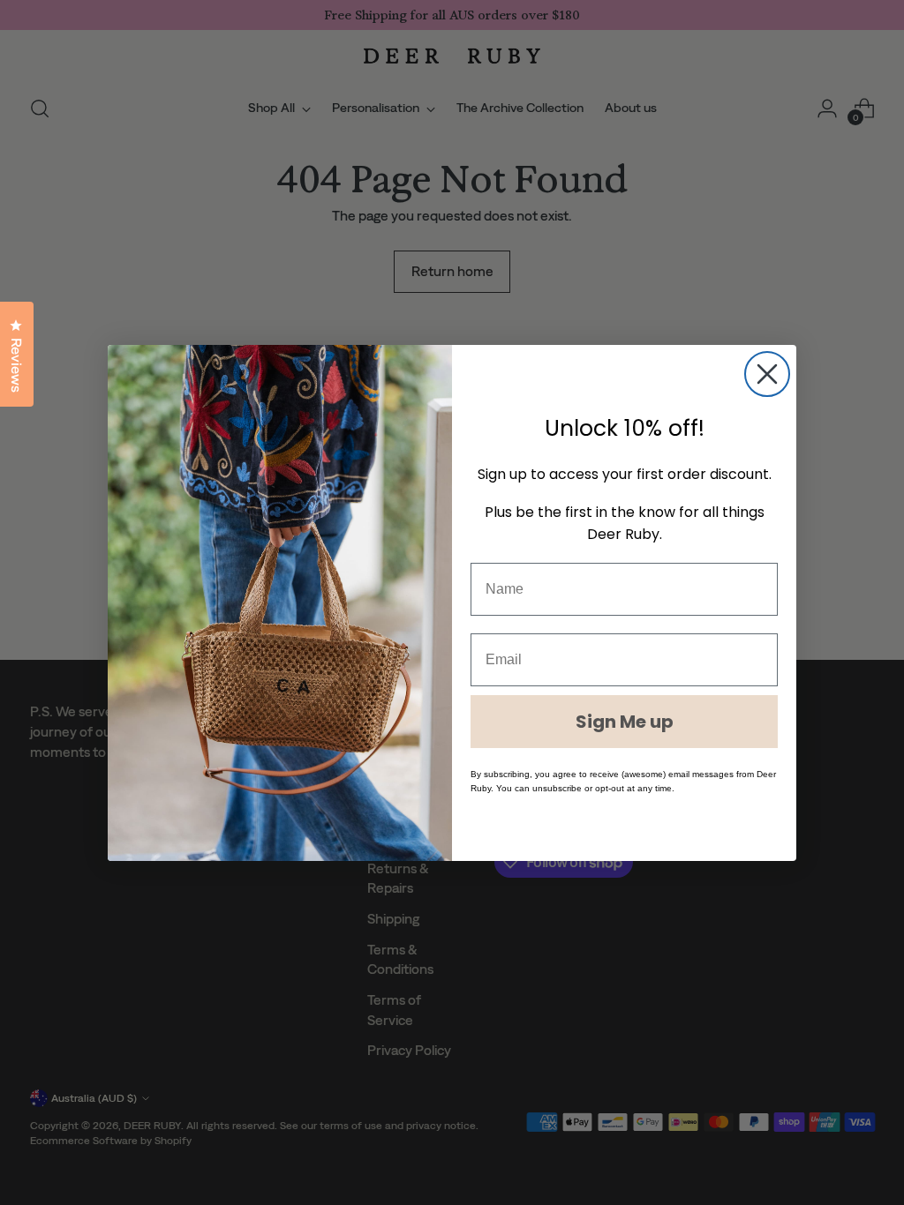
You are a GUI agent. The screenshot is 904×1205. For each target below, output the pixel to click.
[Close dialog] (767, 374)
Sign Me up (625, 721)
